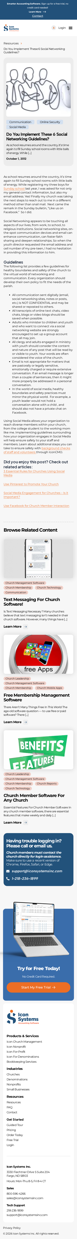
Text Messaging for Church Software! (32, 602)
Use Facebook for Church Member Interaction (36, 505)
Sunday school (14, 188)
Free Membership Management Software (36, 697)
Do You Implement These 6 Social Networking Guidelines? (36, 136)
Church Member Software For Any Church (34, 798)
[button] (70, 28)
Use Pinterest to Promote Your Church (31, 484)
